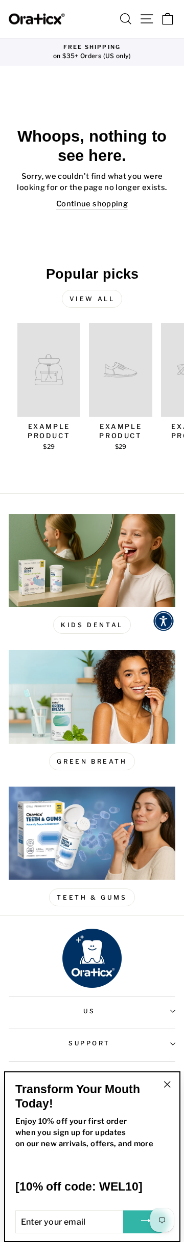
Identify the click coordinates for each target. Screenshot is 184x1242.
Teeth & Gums (92, 897)
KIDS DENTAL (92, 625)
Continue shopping (92, 203)
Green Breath (92, 761)
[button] (163, 621)
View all (92, 299)
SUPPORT (89, 1043)
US (89, 1011)
